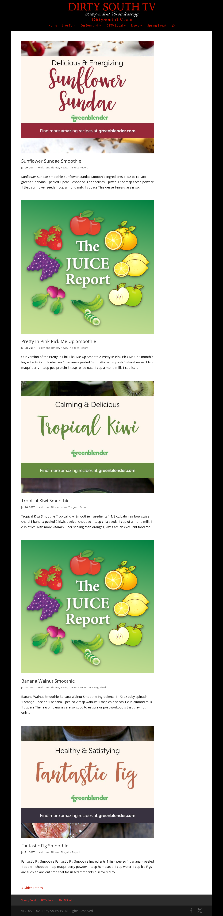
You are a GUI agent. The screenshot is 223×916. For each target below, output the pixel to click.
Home (52, 25)
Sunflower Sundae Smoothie (51, 161)
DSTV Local (114, 25)
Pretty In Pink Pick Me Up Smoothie (58, 341)
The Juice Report (78, 167)
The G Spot (65, 900)
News (135, 25)
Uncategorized (97, 687)
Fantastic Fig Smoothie (44, 846)
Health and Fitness (48, 167)
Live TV (67, 25)
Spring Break (157, 25)
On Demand (89, 25)
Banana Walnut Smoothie (48, 681)
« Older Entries (32, 888)
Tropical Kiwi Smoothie (45, 500)
